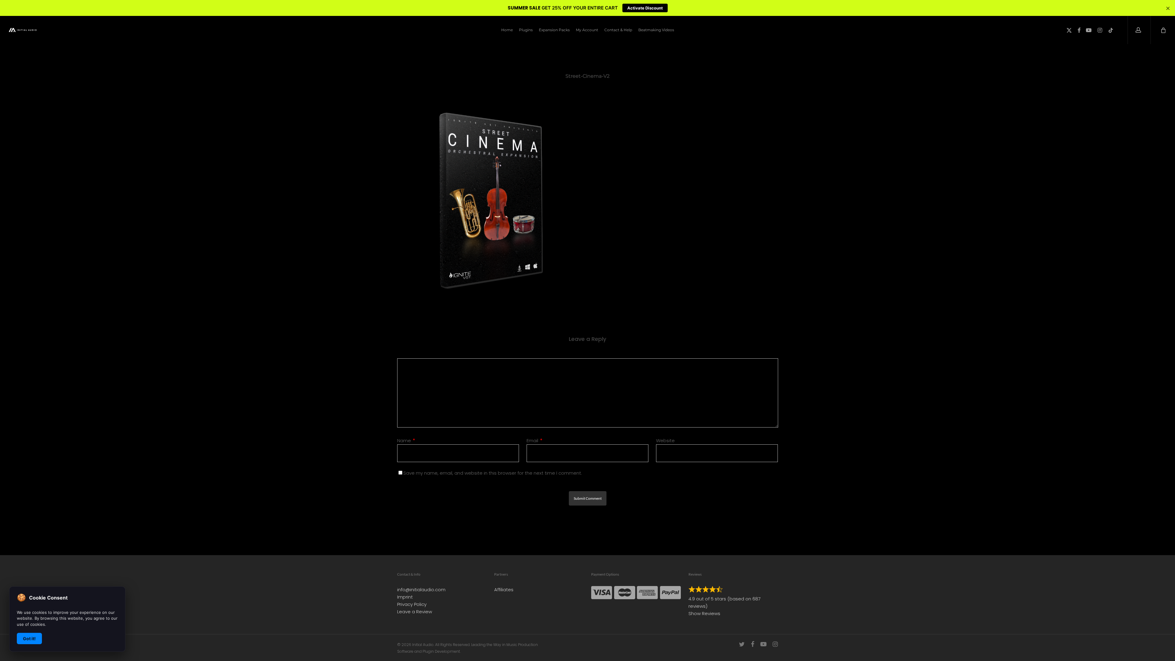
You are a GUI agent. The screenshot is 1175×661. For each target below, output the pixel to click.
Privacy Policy (412, 604)
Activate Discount (645, 8)
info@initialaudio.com (421, 589)
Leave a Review (414, 611)
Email (535, 440)
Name (406, 440)
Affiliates (503, 589)
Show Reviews (704, 613)
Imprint (405, 597)
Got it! (29, 638)
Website (665, 440)
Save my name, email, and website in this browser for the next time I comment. (492, 473)
